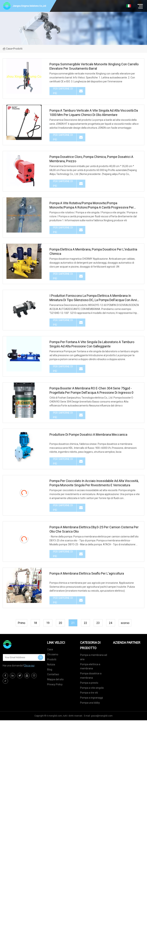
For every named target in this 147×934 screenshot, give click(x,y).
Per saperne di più (63, 91)
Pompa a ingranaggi (91, 697)
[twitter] (19, 675)
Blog (49, 669)
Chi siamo (52, 654)
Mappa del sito (55, 679)
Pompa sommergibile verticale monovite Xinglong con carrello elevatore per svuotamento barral (94, 66)
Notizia (51, 664)
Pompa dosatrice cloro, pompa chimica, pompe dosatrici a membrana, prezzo (91, 159)
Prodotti (51, 659)
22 (85, 623)
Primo (21, 623)
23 (98, 623)
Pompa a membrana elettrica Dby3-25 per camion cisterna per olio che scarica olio (94, 529)
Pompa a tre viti (89, 692)
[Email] (40, 657)
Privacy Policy (55, 684)
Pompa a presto (89, 682)
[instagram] (34, 675)
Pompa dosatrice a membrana (90, 675)
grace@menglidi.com (102, 716)
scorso (125, 623)
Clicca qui (29, 665)
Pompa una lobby (90, 702)
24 (110, 623)
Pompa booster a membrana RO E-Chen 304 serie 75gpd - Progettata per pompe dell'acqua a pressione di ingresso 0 (91, 390)
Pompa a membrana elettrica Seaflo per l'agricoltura (86, 573)
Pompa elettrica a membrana (90, 666)
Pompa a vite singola (92, 687)
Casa (9, 48)
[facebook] (5, 675)
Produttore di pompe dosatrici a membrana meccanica (88, 434)
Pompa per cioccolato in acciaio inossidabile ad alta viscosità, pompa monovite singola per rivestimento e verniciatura (94, 483)
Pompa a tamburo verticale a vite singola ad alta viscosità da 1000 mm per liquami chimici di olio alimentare (93, 113)
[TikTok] (5, 681)
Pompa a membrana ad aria (93, 657)
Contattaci (53, 674)
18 (35, 623)
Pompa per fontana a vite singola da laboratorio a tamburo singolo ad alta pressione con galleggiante (91, 344)
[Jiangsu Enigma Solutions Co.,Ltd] (21, 644)
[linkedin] (12, 675)
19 (47, 623)
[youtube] (27, 675)
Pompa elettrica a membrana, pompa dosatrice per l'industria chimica (93, 251)
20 (60, 623)
